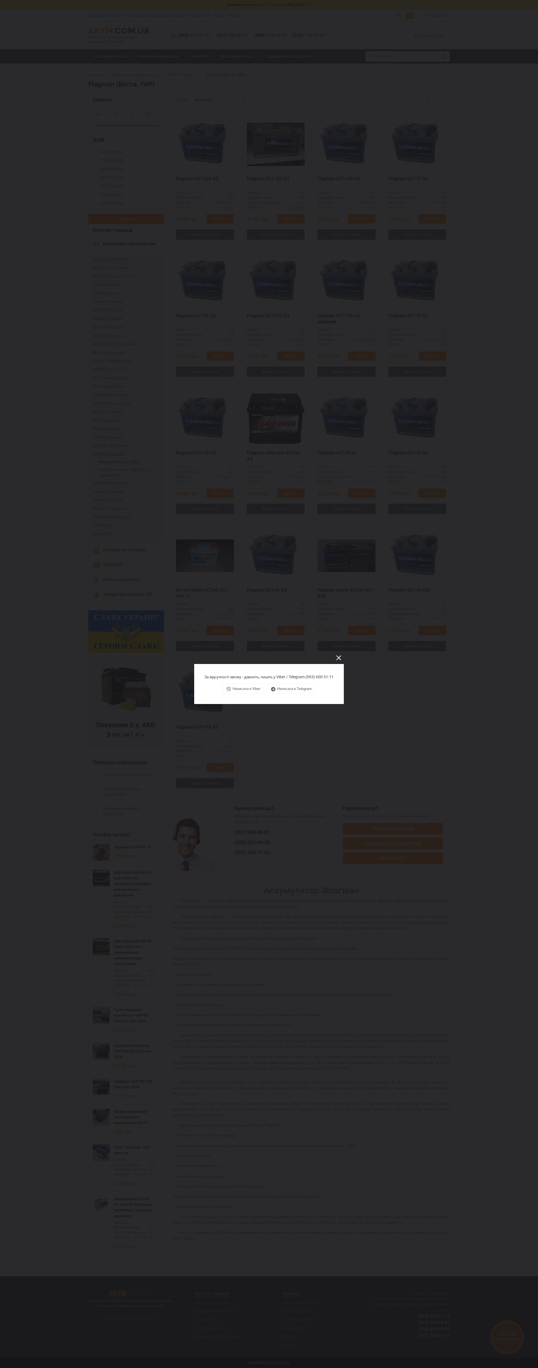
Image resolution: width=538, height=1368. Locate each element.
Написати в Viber (246, 688)
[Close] (339, 658)
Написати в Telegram (294, 688)
